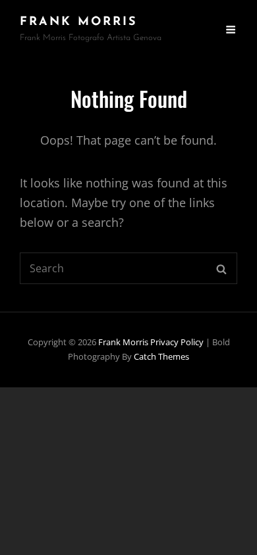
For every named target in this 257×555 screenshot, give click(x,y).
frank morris (79, 22)
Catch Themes (161, 356)
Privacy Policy (177, 342)
